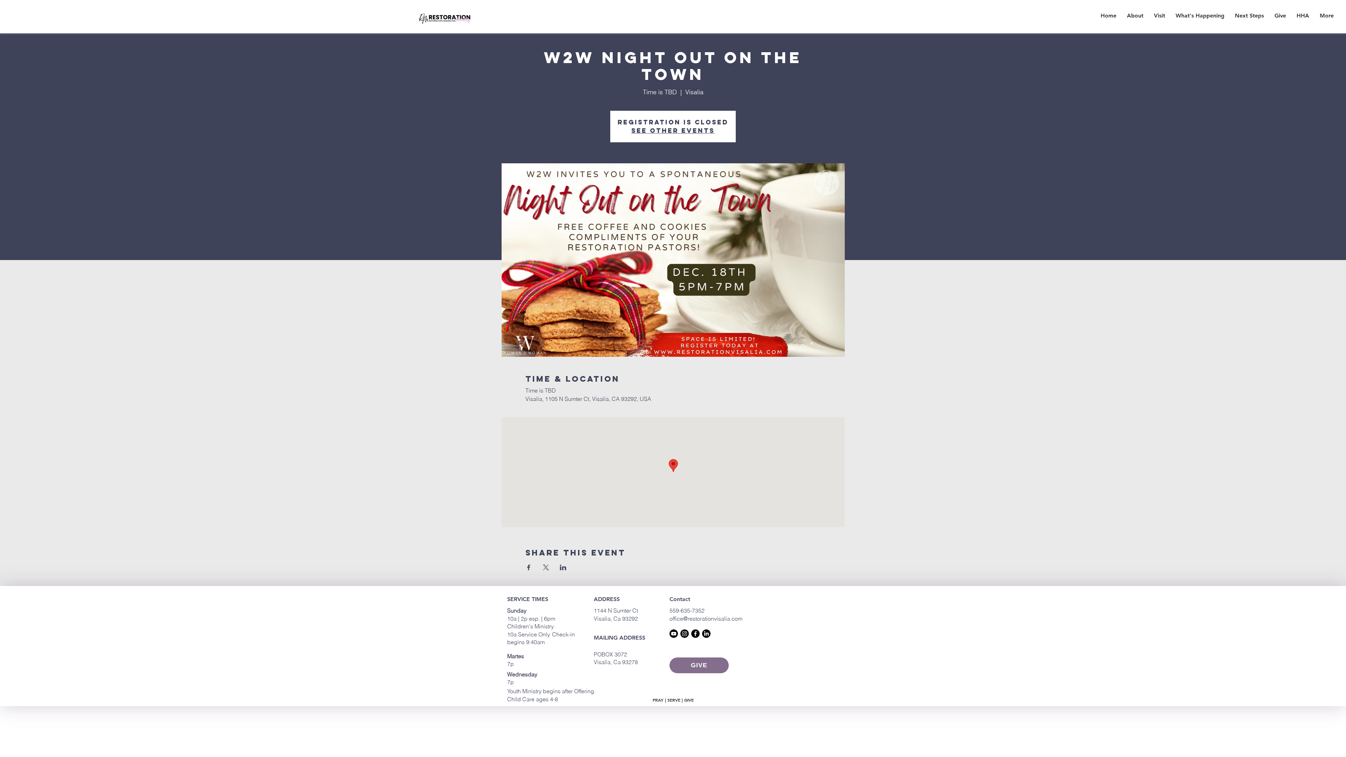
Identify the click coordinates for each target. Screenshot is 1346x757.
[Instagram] (684, 633)
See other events (673, 131)
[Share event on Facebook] (528, 567)
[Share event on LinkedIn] (563, 567)
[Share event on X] (546, 567)
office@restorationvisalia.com (705, 618)
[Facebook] (695, 633)
